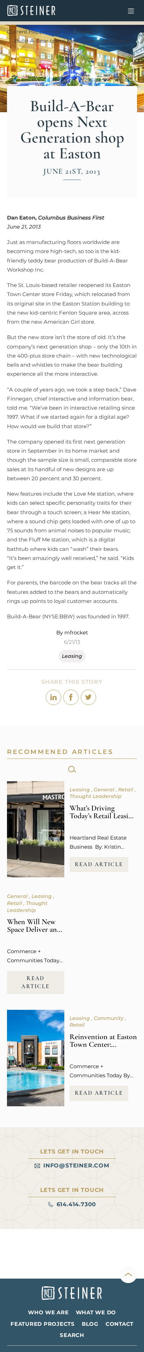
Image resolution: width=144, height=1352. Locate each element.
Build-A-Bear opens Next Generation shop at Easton (72, 45)
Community (109, 1018)
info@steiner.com (76, 1165)
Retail (126, 789)
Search (72, 1335)
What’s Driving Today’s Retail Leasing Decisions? (103, 816)
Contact (120, 1324)
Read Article (99, 864)
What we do (96, 1312)
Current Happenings (33, 31)
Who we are (48, 1312)
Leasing (82, 31)
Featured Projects (42, 1324)
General (105, 789)
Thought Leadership (96, 796)
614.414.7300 (76, 1204)
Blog (90, 1324)
